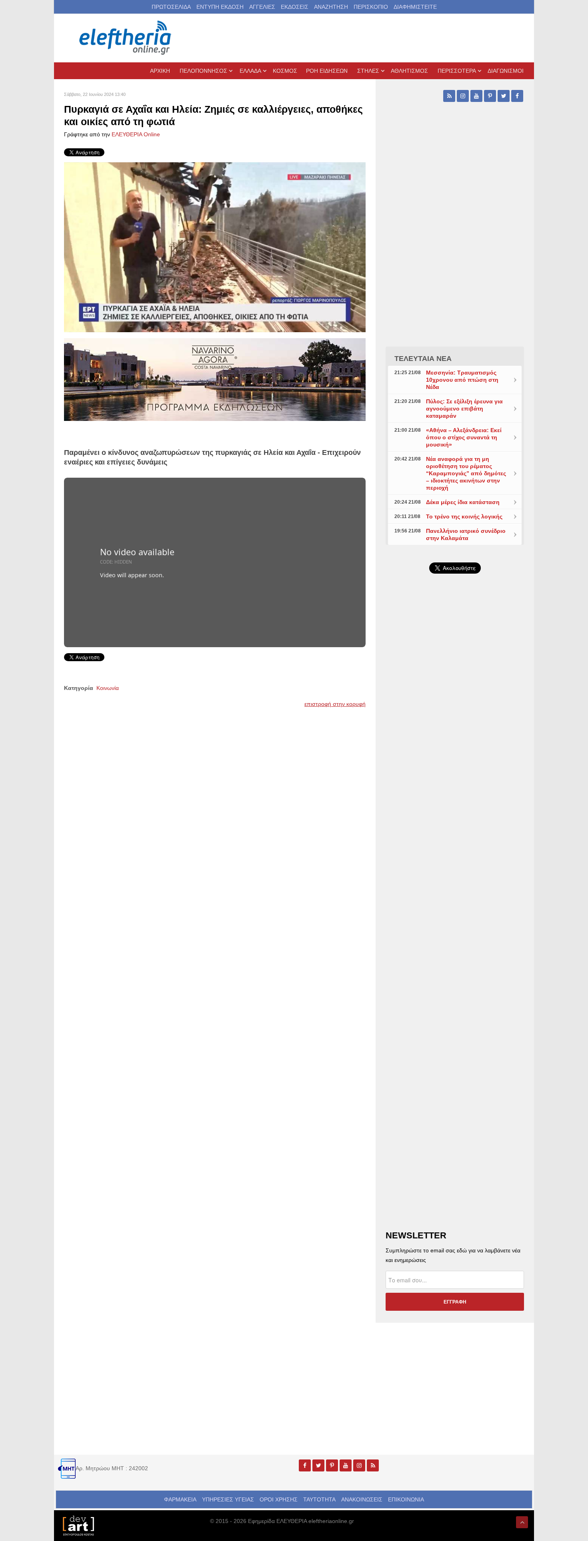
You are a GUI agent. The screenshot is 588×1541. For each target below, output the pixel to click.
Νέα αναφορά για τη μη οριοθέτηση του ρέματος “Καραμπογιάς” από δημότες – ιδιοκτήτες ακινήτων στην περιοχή (466, 473)
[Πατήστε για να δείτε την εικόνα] (215, 246)
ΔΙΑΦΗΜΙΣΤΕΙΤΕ (415, 7)
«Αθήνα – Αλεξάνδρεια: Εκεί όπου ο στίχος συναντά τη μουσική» (464, 437)
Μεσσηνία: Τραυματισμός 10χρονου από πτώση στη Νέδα (462, 379)
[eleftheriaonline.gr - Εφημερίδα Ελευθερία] (126, 38)
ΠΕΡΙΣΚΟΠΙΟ (371, 7)
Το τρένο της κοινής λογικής (464, 516)
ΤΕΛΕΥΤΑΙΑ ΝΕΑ (423, 359)
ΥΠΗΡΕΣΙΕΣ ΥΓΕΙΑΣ (228, 1499)
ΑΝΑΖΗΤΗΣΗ (331, 7)
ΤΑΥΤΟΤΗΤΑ (319, 1499)
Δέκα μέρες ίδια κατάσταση (463, 502)
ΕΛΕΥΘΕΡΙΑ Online (136, 134)
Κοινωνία (107, 688)
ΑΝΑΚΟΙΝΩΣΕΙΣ (361, 1499)
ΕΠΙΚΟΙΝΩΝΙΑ (406, 1499)
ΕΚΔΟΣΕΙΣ (294, 7)
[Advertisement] (455, 770)
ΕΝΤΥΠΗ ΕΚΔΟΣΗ (220, 7)
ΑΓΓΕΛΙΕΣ (262, 7)
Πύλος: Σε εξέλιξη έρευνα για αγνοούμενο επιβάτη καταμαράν (464, 408)
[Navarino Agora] (215, 379)
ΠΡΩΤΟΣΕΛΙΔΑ (171, 7)
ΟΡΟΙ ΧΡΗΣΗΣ (279, 1499)
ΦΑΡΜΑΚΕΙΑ (180, 1499)
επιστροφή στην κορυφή (335, 704)
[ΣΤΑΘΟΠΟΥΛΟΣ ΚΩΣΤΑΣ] (78, 1525)
